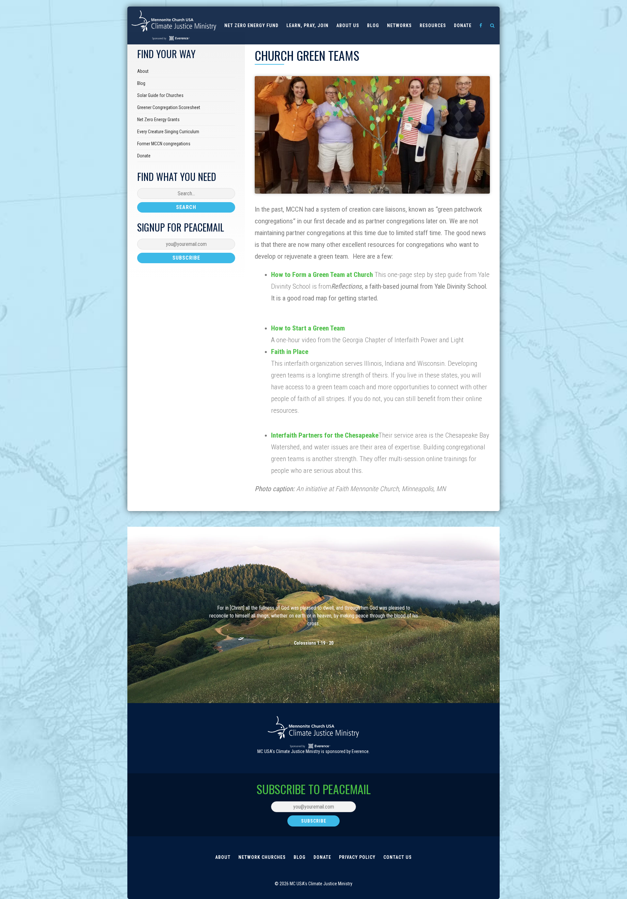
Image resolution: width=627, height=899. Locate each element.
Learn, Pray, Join (307, 25)
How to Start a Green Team (308, 328)
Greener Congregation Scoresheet (168, 107)
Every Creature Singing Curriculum (168, 131)
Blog (373, 25)
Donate (463, 25)
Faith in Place (289, 352)
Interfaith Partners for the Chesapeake (324, 435)
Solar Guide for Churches (160, 95)
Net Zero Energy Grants (158, 119)
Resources (433, 25)
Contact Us (397, 857)
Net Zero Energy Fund (251, 25)
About (143, 71)
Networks (399, 25)
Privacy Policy (357, 857)
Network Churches (262, 857)
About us (347, 25)
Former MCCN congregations (163, 143)
